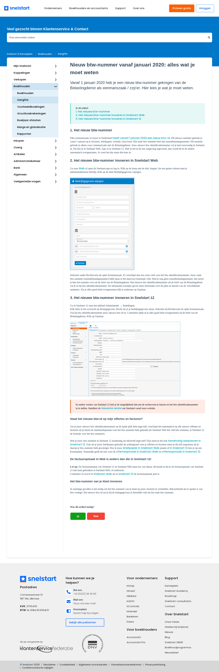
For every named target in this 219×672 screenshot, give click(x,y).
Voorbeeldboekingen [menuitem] (31, 107)
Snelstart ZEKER (174, 642)
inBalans (131, 596)
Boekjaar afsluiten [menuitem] (29, 120)
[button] (55, 66)
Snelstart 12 (125, 474)
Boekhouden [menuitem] (22, 86)
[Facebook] (23, 620)
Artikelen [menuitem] (19, 154)
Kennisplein (171, 585)
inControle (133, 606)
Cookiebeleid (67, 664)
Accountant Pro (136, 642)
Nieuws (169, 632)
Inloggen (205, 8)
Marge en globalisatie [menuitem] (31, 127)
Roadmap (171, 596)
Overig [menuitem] (18, 147)
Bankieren (132, 616)
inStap (130, 585)
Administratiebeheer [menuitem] (27, 161)
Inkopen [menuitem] (19, 141)
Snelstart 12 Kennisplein (20, 54)
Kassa (130, 621)
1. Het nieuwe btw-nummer (93, 111)
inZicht (131, 601)
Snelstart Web (102, 474)
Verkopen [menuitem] (20, 79)
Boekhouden (45, 54)
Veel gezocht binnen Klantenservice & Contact (47, 29)
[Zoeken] (209, 37)
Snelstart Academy (176, 591)
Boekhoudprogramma (178, 647)
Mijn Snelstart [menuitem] (22, 66)
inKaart (131, 591)
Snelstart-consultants (178, 601)
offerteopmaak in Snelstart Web (137, 451)
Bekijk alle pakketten (82, 622)
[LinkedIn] (32, 620)
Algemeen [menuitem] (20, 174)
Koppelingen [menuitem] (22, 73)
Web (82, 168)
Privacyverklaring (155, 664)
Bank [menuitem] (17, 168)
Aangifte (62, 53)
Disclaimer (49, 664)
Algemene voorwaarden (93, 664)
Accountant (134, 637)
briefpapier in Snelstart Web (141, 448)
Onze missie (172, 621)
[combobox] (106, 37)
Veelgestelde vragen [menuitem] (27, 181)
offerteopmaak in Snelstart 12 (181, 451)
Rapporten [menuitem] (24, 134)
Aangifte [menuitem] (22, 100)
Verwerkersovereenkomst (126, 664)
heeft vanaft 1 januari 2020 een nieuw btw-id (141, 138)
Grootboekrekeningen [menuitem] (31, 113)
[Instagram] (40, 620)
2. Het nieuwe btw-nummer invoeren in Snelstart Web (110, 115)
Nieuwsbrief (172, 652)
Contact (170, 606)
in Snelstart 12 (179, 448)
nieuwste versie (111, 408)
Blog (167, 637)
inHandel (132, 611)
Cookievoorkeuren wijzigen (37, 667)
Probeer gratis (182, 8)
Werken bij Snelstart (177, 627)
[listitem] (87, 591)
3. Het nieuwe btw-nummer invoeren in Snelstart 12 (108, 119)
